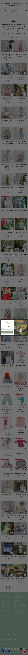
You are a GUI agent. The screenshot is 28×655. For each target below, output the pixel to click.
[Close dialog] (26, 320)
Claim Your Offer (7, 331)
